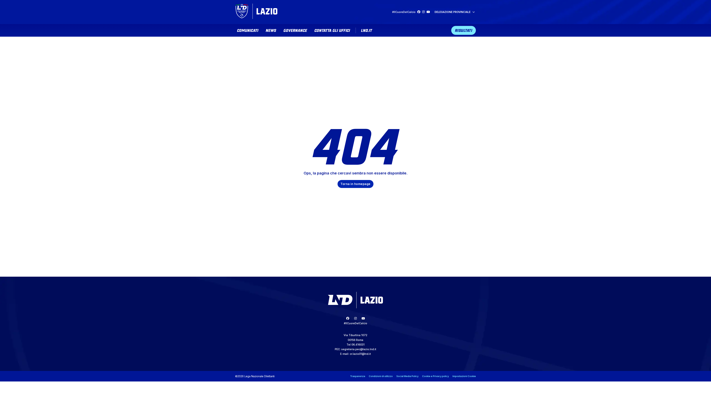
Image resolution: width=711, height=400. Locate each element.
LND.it (366, 30)
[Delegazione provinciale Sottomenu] (473, 12)
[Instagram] (424, 11)
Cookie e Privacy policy (435, 376)
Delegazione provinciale (452, 12)
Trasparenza (357, 376)
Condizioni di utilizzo (381, 376)
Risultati (463, 30)
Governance (295, 30)
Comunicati (247, 30)
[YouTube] (429, 11)
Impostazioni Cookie (464, 376)
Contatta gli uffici (332, 30)
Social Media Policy (407, 376)
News (271, 30)
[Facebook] (419, 11)
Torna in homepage (355, 184)
